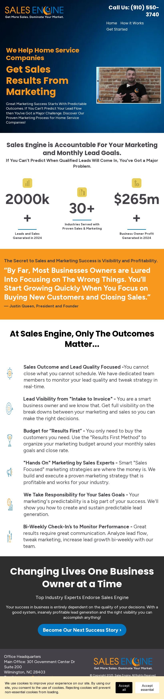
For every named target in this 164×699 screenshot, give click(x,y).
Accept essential (147, 688)
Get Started (116, 29)
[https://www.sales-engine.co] (50, 12)
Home (111, 23)
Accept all (124, 688)
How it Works (132, 23)
